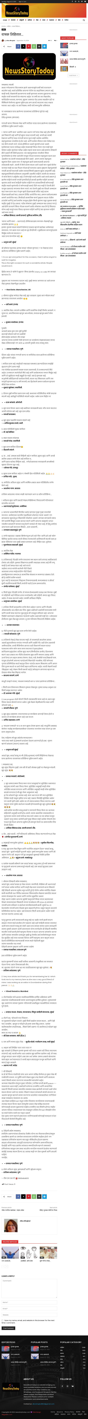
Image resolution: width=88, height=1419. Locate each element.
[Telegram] (44, 46)
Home (4, 26)
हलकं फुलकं (73, 44)
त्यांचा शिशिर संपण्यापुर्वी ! (78, 59)
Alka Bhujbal (10, 40)
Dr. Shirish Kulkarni (67, 215)
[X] (78, 1)
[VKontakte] (73, 1386)
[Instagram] (75, 1)
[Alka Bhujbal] (3, 40)
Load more (72, 75)
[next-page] (6, 1266)
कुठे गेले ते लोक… (45, 1261)
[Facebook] (72, 1)
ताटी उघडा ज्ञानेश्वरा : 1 (72, 229)
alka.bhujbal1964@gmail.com (43, 1404)
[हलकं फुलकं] (64, 45)
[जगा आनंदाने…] (10, 1253)
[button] (83, 20)
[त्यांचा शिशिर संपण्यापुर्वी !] (64, 61)
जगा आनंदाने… (6, 1261)
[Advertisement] (73, 96)
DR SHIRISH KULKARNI (68, 206)
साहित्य (9, 26)
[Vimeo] (82, 1)
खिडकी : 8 (73, 67)
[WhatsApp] (34, 46)
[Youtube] (85, 1)
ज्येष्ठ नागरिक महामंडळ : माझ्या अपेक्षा (13, 1210)
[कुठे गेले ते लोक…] (48, 1253)
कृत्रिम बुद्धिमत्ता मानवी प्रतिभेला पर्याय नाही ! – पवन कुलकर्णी (72, 208)
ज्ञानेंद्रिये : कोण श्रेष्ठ (27, 1261)
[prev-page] (3, 1266)
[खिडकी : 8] (64, 68)
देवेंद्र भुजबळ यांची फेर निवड (48, 1210)
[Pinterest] (28, 46)
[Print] (39, 46)
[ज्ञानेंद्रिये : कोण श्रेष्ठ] (29, 1253)
